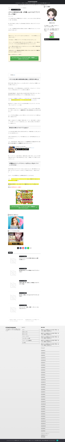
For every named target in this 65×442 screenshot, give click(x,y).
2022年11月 (43, 423)
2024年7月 (43, 391)
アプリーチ (32, 147)
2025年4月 (43, 369)
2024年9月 (43, 387)
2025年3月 (43, 372)
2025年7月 (43, 362)
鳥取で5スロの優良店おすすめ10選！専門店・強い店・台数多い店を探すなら (50, 345)
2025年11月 (43, 357)
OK (57, 440)
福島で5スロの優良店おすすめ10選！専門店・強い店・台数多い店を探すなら (50, 334)
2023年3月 (43, 416)
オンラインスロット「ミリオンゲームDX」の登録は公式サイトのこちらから (23, 58)
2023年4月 (43, 413)
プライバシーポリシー (45, 433)
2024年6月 (43, 394)
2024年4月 (43, 399)
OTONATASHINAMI (32, 1)
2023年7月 (43, 411)
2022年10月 (43, 426)
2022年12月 (43, 421)
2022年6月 (43, 430)
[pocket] (23, 248)
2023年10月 (43, 404)
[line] (28, 248)
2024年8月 (43, 389)
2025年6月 (43, 365)
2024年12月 (43, 379)
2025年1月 (43, 377)
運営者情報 (43, 436)
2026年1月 (43, 355)
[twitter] (18, 248)
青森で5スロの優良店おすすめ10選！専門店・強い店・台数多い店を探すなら (50, 330)
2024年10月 (43, 384)
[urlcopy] (31, 248)
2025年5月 (43, 367)
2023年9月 (43, 406)
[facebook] (21, 248)
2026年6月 (43, 352)
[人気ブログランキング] (52, 35)
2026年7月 (43, 350)
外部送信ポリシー (44, 435)
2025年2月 (43, 374)
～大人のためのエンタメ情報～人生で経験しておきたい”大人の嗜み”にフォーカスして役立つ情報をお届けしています (13, 330)
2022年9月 (43, 428)
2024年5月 (43, 396)
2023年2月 (43, 418)
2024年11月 (43, 382)
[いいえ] (63, 440)
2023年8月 (43, 408)
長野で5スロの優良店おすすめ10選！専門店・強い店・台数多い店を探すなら (50, 341)
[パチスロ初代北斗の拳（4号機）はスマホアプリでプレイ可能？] (26, 248)
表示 (14, 74)
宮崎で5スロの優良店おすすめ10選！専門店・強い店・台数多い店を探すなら (50, 337)
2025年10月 (43, 360)
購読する (47, 39)
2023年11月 (43, 401)
